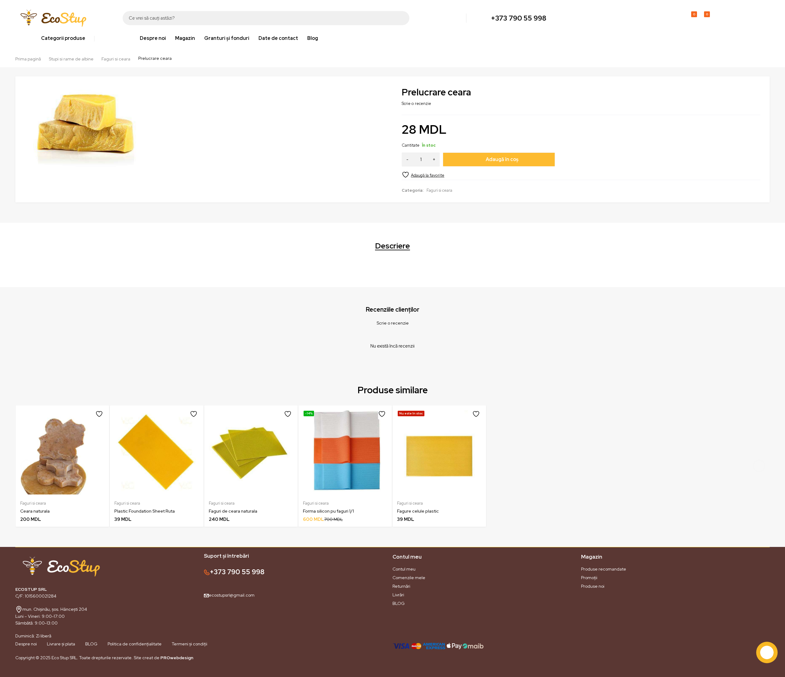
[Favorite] (423, 175)
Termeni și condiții (189, 644)
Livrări (398, 595)
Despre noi (26, 644)
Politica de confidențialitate (135, 644)
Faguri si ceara (115, 59)
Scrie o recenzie (416, 103)
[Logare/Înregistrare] (677, 18)
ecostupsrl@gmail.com (232, 595)
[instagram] (27, 672)
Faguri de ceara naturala (233, 511)
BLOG (398, 603)
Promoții (589, 577)
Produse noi (592, 586)
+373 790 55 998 (518, 18)
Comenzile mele (408, 577)
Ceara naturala (35, 511)
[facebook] (15, 672)
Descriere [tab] (392, 246)
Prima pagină (28, 59)
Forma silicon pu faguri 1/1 (328, 511)
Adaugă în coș (502, 159)
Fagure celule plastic (418, 511)
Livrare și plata (61, 644)
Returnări (401, 586)
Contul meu (403, 569)
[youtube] (40, 672)
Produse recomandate (603, 569)
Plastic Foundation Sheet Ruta (144, 511)
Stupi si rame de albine (71, 59)
